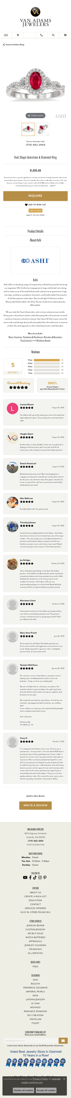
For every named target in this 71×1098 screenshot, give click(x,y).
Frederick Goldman (35, 987)
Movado (35, 1007)
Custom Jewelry (36, 929)
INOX (35, 995)
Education (35, 900)
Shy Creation (35, 1015)
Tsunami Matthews (29, 665)
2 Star (30, 370)
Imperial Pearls (35, 991)
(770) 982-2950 (35, 144)
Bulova (35, 983)
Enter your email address (35, 1034)
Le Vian (35, 1003)
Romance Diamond (35, 1011)
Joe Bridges (25, 560)
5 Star (30, 360)
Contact (35, 904)
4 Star (30, 363)
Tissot (35, 1023)
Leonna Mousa (27, 404)
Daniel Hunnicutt (28, 463)
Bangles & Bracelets (53, 337)
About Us (35, 892)
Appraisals (35, 941)
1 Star (30, 373)
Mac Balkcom (26, 498)
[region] (35, 87)
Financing (35, 949)
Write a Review (35, 805)
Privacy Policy (40, 1078)
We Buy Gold (35, 933)
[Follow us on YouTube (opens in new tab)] (25, 878)
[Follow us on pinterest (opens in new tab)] (44, 878)
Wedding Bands (43, 340)
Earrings (18, 337)
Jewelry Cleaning (35, 945)
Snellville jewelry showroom (51, 1045)
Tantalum (36, 1019)
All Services (35, 953)
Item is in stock (35, 211)
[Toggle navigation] (6, 35)
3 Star (30, 367)
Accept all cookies (46, 1090)
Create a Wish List (35, 896)
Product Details (35, 231)
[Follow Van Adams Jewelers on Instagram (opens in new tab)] (40, 878)
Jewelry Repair (35, 925)
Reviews (35, 351)
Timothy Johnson (28, 522)
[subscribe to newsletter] (63, 1041)
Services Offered (35, 908)
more (52, 186)
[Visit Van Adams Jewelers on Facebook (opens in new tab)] (30, 878)
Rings (11, 337)
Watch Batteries (36, 937)
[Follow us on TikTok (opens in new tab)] (35, 878)
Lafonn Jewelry (35, 999)
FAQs (35, 966)
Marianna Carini (28, 600)
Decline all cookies (23, 1090)
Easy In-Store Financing (35, 912)
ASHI (35, 980)
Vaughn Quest (26, 433)
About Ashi (35, 240)
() (62, 360)
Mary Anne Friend (28, 632)
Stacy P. (24, 738)
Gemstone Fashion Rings (15, 45)
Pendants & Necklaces (33, 337)
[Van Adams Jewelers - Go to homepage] (35, 16)
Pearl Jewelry (26, 340)
